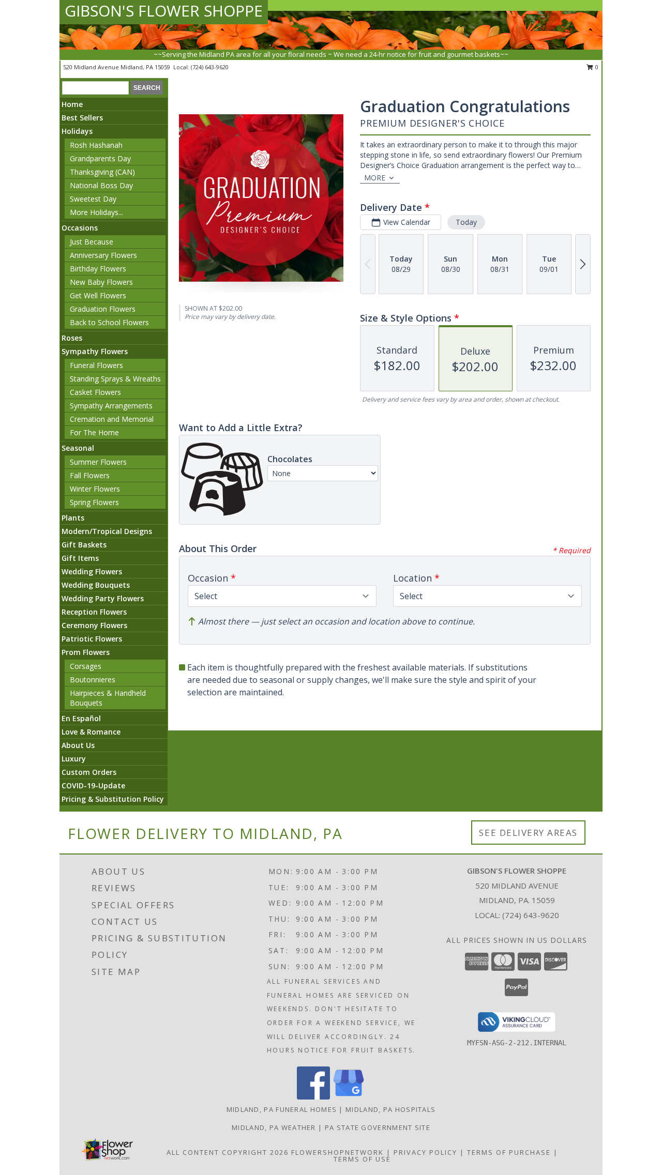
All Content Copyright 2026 (228, 1152)
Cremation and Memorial (112, 419)
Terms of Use (362, 1159)
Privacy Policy (425, 1152)
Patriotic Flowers (92, 639)
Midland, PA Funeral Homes (282, 1109)
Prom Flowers (86, 652)
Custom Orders (89, 772)
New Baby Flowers (101, 282)
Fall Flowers (90, 475)
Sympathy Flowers (95, 351)
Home (72, 104)
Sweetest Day (93, 199)
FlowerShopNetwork (337, 1152)
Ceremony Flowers (94, 625)
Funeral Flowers (96, 365)
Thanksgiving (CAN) (102, 172)
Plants (73, 518)
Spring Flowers (94, 502)
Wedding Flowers (92, 571)
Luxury (74, 759)
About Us (78, 745)
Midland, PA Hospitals (390, 1109)
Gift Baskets (84, 545)
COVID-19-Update (93, 785)
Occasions (80, 228)
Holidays (77, 131)
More (374, 177)
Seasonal (78, 448)
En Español (81, 718)
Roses (72, 338)
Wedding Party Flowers (103, 598)
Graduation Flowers (103, 309)
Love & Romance (91, 732)
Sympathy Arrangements (111, 405)
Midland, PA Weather (274, 1127)
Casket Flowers (95, 392)
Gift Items (80, 558)
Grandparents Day (100, 158)
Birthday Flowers (98, 268)
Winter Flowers (95, 489)
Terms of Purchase (509, 1152)
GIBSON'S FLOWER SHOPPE (164, 10)
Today (466, 222)
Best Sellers (82, 118)
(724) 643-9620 (210, 67)
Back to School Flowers (109, 322)
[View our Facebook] (313, 1097)
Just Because (91, 242)
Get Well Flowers (98, 295)
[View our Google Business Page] (348, 1097)
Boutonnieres (92, 679)
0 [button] (596, 67)
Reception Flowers (94, 612)
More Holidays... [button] (96, 212)
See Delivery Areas (528, 832)
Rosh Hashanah (96, 145)
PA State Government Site (377, 1127)
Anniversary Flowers (103, 255)
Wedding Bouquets (96, 585)
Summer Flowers (98, 462)
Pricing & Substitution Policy (113, 799)
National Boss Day (101, 185)
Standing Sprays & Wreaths (115, 379)
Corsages (85, 666)
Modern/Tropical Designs (107, 531)
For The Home (94, 432)
